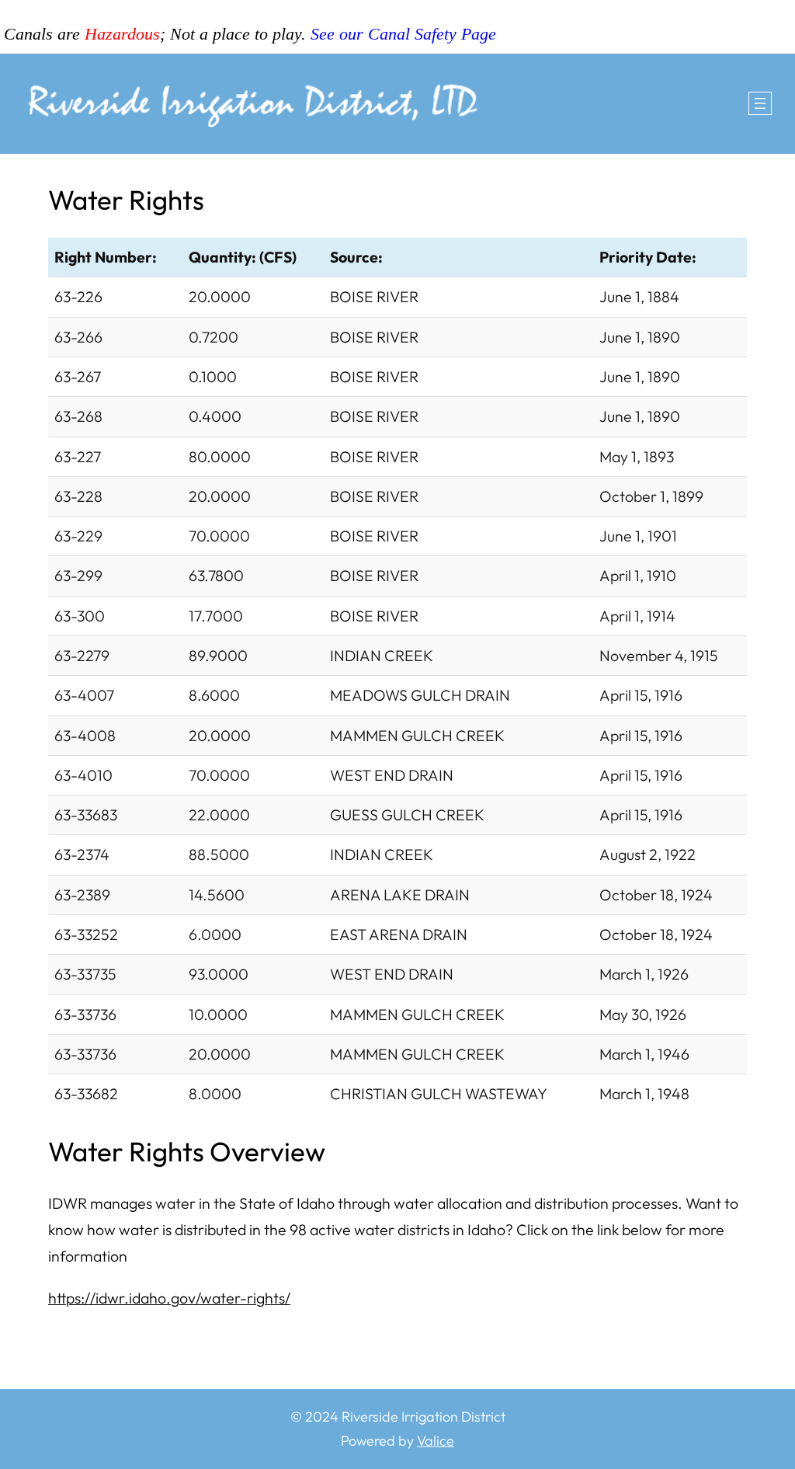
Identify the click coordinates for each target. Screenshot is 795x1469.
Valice (435, 1441)
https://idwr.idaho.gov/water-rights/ (169, 1297)
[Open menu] (760, 103)
